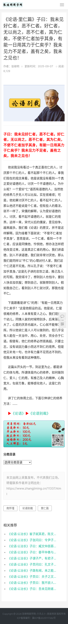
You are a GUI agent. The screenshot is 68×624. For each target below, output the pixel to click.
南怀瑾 (10, 508)
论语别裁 (27, 508)
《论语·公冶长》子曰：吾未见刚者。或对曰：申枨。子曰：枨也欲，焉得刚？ (33, 589)
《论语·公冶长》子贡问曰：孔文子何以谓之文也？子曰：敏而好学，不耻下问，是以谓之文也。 (33, 564)
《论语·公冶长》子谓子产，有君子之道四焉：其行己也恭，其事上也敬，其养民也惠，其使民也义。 (33, 558)
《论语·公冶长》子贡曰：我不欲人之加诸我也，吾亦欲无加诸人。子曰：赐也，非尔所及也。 (33, 583)
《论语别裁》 (39, 413)
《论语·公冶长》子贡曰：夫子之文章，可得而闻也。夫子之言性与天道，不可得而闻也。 (33, 576)
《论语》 (18, 413)
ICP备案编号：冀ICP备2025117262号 (36, 618)
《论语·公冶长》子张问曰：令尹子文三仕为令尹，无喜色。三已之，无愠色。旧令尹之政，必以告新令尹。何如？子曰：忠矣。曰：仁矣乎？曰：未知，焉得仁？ (33, 540)
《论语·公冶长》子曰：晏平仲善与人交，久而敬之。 (33, 552)
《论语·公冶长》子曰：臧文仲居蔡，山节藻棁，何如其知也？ (33, 546)
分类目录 (9, 454)
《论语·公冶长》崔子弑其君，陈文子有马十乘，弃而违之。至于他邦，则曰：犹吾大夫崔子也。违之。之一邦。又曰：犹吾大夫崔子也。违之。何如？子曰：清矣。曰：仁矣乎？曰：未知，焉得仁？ (33, 534)
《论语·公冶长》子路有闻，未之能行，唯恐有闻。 (33, 570)
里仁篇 (45, 508)
